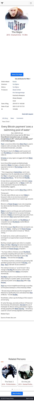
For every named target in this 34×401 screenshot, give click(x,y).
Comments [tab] (20, 118)
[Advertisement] (17, 54)
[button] (12, 389)
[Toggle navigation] (31, 3)
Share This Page (17, 74)
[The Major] (17, 18)
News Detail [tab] (5, 121)
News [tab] (12, 118)
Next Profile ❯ (17, 393)
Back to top (29, 398)
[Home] (2, 3)
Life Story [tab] (5, 118)
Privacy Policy (9, 398)
